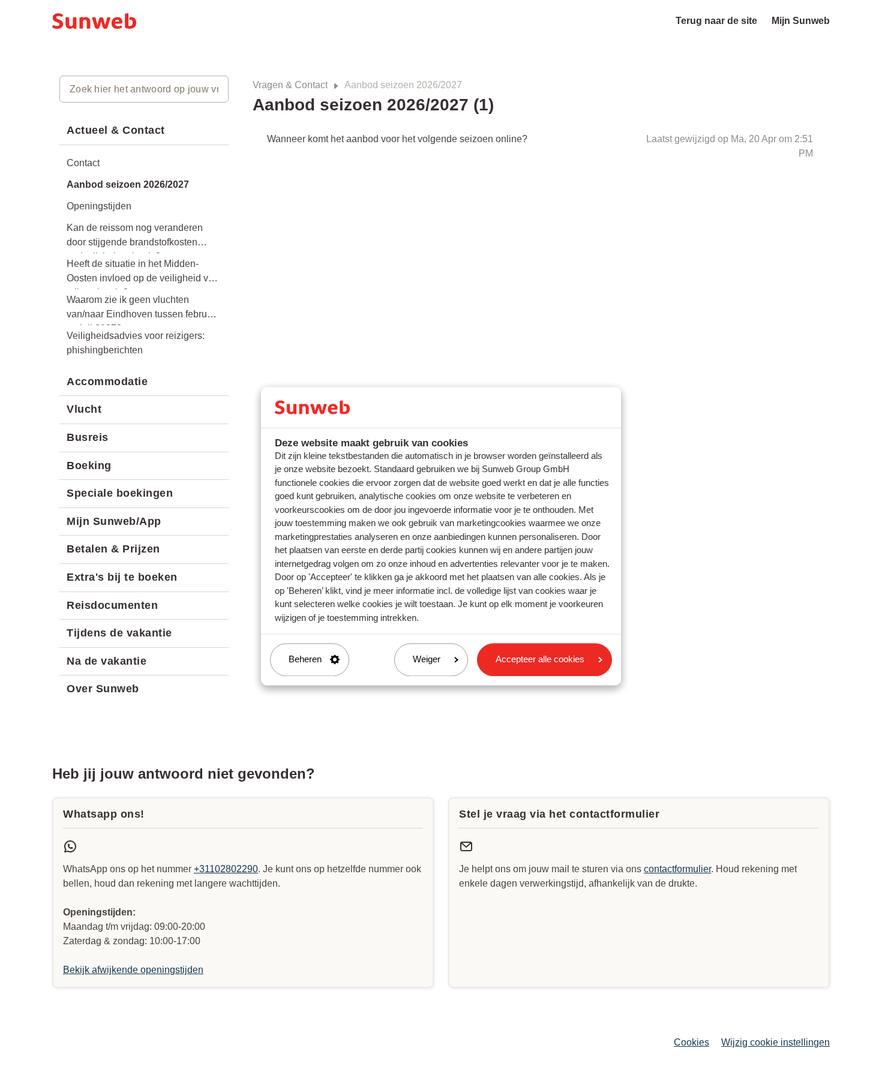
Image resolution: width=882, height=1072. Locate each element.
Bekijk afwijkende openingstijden (133, 970)
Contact (83, 163)
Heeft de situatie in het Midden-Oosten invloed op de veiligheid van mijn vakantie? (143, 274)
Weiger (426, 659)
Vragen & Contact (290, 85)
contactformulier (677, 869)
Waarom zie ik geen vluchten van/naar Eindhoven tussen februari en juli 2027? (142, 310)
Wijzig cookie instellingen (775, 1042)
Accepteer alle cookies (540, 659)
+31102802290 (226, 869)
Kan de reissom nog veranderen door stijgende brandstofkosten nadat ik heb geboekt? (135, 238)
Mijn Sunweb (801, 21)
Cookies (691, 1042)
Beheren (305, 659)
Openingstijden (99, 206)
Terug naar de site (716, 21)
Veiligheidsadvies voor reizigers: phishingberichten (136, 343)
